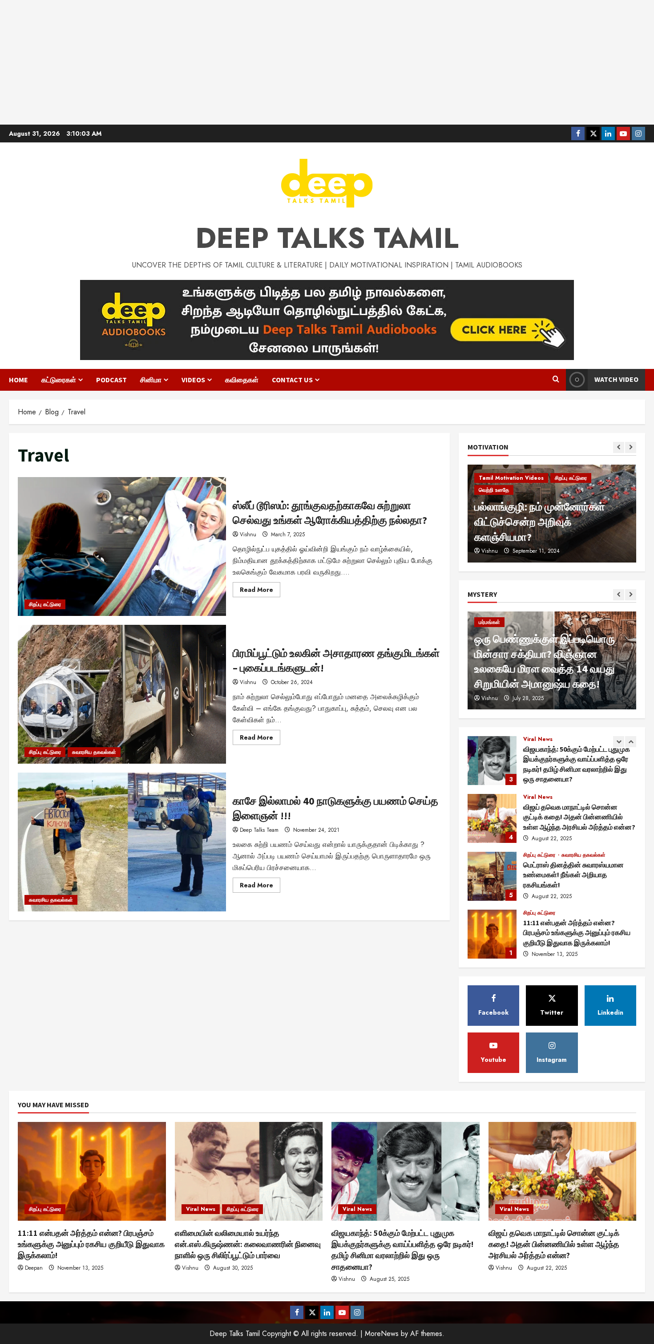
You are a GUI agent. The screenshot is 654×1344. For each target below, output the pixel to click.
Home (18, 379)
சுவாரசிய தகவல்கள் (94, 752)
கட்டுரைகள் (58, 379)
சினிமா (150, 379)
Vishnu (248, 534)
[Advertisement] (327, 62)
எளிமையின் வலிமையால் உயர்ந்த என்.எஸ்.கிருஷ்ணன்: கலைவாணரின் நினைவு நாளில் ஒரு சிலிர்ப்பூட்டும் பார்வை (492, 934)
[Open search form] (556, 379)
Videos (193, 379)
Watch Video (616, 379)
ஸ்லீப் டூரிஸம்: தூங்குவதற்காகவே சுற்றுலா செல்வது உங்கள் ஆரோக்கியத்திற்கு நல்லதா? (122, 546)
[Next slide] (630, 447)
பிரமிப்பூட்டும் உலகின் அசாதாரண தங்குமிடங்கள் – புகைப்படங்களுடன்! (122, 694)
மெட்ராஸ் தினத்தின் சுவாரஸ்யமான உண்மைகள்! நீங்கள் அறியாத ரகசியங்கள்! (492, 818)
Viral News (538, 739)
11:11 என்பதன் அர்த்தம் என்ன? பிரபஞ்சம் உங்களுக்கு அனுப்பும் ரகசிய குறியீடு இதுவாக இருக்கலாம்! (492, 876)
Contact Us (292, 379)
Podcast (111, 379)
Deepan (34, 1268)
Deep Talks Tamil (327, 238)
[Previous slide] (618, 447)
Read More (260, 591)
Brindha (490, 551)
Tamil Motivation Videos (511, 505)
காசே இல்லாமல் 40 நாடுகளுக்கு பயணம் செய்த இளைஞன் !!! (122, 842)
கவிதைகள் (241, 379)
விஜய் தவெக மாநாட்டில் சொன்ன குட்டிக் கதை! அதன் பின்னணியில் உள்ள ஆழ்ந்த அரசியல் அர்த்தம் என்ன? (492, 760)
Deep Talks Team (259, 830)
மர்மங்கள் (489, 622)
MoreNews (382, 1333)
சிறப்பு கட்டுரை (45, 604)
